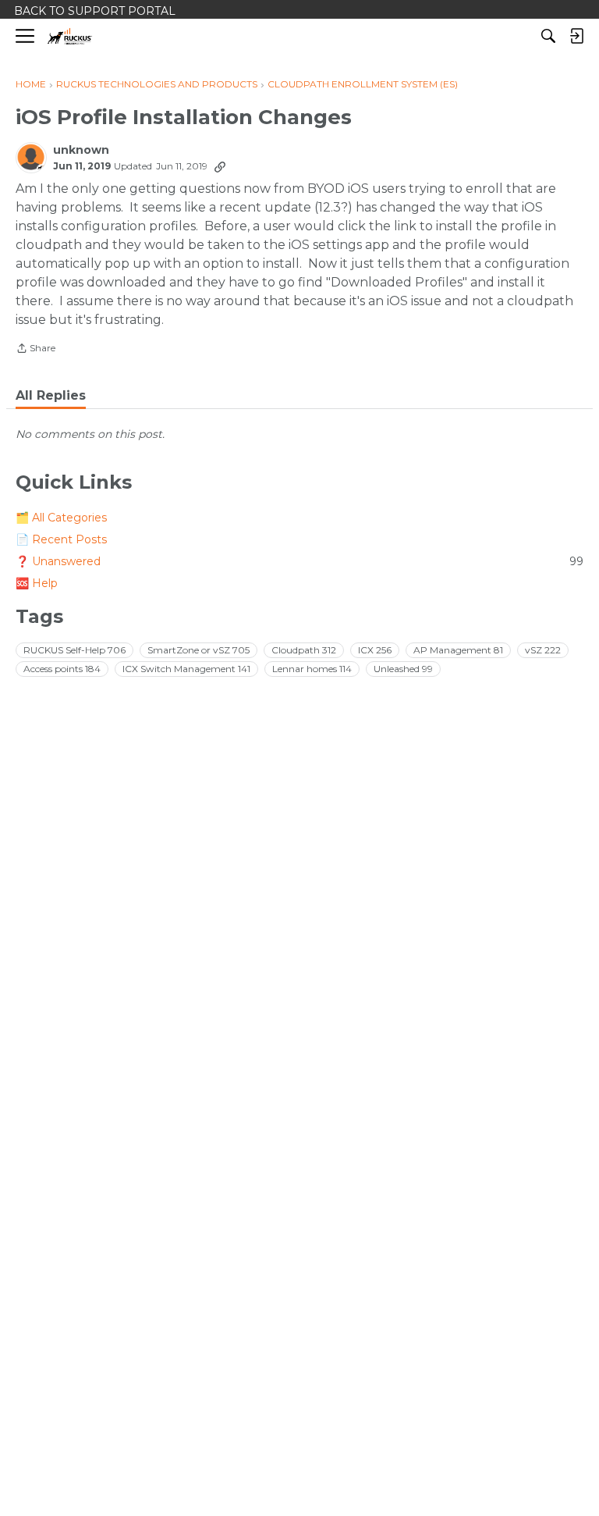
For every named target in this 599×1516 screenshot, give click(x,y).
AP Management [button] (458, 650)
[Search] (548, 36)
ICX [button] (375, 650)
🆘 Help (37, 583)
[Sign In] (576, 36)
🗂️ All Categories (61, 518)
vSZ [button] (543, 650)
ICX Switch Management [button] (186, 668)
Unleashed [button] (403, 668)
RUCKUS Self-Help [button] (74, 650)
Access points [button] (62, 668)
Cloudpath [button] (303, 650)
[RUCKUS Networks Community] (70, 36)
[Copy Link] (220, 166)
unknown (81, 150)
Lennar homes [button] (312, 668)
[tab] (50, 396)
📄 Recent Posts (61, 539)
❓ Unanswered (299, 561)
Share (35, 350)
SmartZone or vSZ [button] (198, 650)
